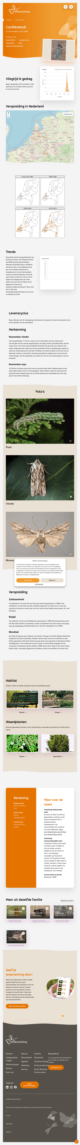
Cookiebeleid (39, 584)
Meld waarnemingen (29, 1085)
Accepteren (28, 580)
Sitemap (8, 1132)
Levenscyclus (24, 40)
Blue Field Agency (46, 1107)
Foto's (20, 43)
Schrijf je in (56, 1067)
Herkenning (10, 43)
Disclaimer (9, 1123)
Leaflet (62, 110)
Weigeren (52, 580)
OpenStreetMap (67, 110)
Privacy (8, 1115)
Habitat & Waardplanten (14, 46)
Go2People (26, 1107)
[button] (8, 113)
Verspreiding (10, 40)
